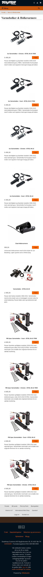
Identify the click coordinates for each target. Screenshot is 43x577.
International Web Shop (22, 510)
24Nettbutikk (26, 573)
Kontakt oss (25, 514)
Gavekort (34, 510)
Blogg (27, 536)
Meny (6, 8)
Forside (3, 12)
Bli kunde (14, 506)
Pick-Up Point (24, 506)
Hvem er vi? (9, 510)
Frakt (6, 532)
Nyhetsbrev (19, 536)
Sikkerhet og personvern (32, 532)
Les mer (25, 567)
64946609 (7, 544)
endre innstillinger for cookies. (21, 569)
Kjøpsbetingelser (16, 532)
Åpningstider (34, 506)
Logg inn (16, 514)
